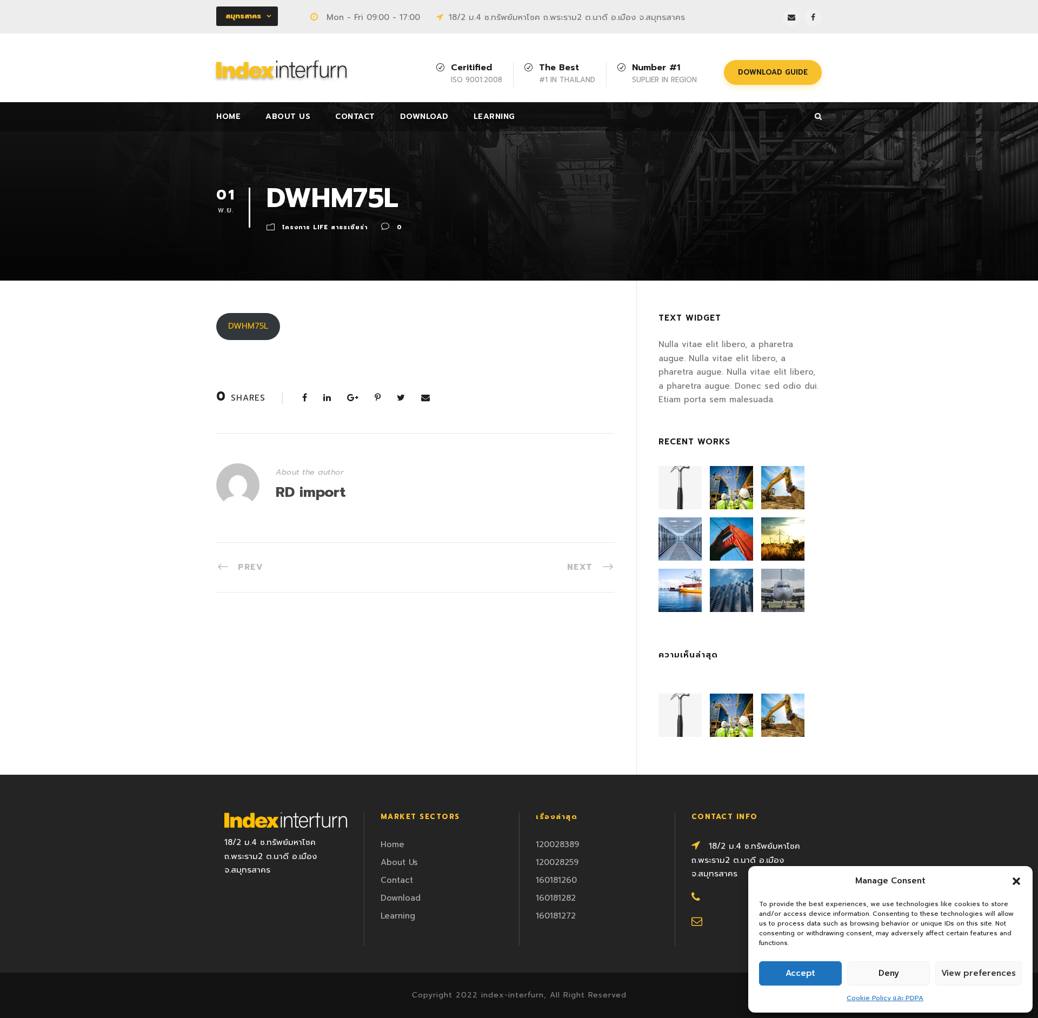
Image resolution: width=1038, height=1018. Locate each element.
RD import (311, 492)
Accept (800, 973)
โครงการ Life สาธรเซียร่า (325, 227)
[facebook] (813, 17)
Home (228, 116)
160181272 (556, 916)
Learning (494, 116)
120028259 (557, 862)
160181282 (556, 898)
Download (424, 116)
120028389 (557, 844)
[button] (1016, 881)
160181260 (556, 880)
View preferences (978, 973)
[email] (791, 17)
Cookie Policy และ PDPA (885, 998)
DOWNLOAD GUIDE (773, 72)
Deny (889, 973)
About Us (287, 116)
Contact (355, 116)
